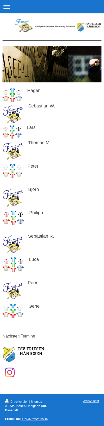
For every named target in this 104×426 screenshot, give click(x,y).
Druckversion (19, 401)
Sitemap (36, 401)
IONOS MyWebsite (34, 419)
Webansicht (91, 401)
